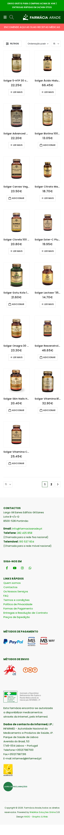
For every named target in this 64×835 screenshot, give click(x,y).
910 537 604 (26, 541)
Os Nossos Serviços (15, 591)
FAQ (5, 595)
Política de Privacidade (17, 604)
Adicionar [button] (49, 145)
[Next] (58, 484)
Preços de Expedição (16, 617)
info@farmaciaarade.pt (27, 528)
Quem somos (12, 583)
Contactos (10, 587)
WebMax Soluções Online (43, 812)
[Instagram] (22, 567)
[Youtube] (14, 567)
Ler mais (18, 92)
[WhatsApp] (29, 567)
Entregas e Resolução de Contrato (25, 613)
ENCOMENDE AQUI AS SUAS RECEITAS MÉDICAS (32, 27)
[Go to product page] (16, 63)
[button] (6, 17)
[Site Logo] (42, 17)
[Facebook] (6, 567)
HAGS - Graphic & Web (36, 816)
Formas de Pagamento (18, 608)
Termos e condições (16, 600)
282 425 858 (24, 533)
